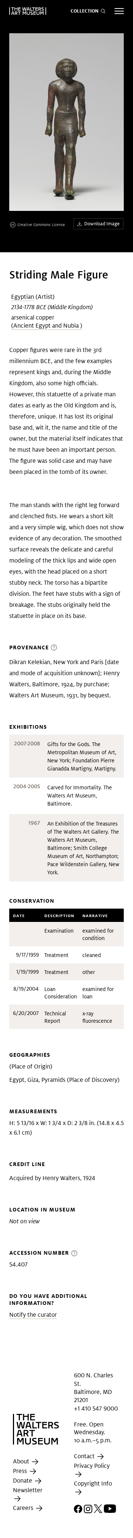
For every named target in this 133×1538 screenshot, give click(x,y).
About (22, 1461)
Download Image (102, 224)
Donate (23, 1480)
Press (20, 1471)
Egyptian (22, 297)
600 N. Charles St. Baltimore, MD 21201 (93, 1387)
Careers (24, 1508)
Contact (85, 1456)
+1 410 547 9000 (96, 1408)
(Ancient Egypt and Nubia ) (46, 325)
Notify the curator (33, 1315)
